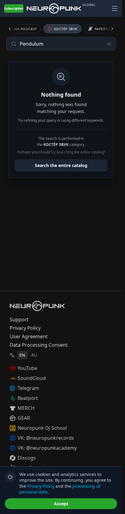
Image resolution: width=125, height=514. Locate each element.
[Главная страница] (54, 8)
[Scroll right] (108, 28)
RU (34, 355)
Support (19, 319)
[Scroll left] (13, 28)
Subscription (13, 8)
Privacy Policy (25, 328)
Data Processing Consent (39, 345)
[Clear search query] (109, 44)
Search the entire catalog (61, 165)
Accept (61, 503)
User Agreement (29, 336)
